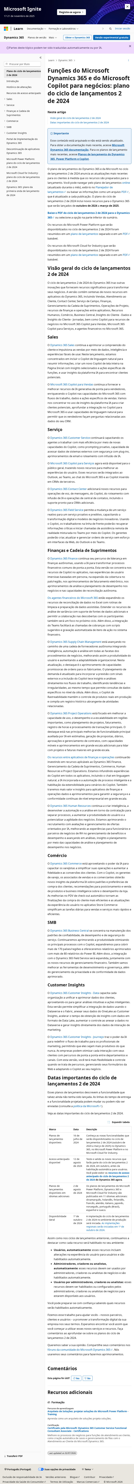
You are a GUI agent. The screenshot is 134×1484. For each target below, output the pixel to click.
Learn (51, 60)
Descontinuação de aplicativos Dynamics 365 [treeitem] (23, 151)
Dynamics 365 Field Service (66, 510)
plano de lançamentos (84, 234)
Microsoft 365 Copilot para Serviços (72, 463)
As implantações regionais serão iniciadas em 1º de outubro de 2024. (105, 1227)
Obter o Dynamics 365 (77, 37)
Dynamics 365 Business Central (69, 930)
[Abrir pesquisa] (110, 29)
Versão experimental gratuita (111, 37)
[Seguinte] (103, 28)
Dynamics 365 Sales (62, 345)
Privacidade (105, 1477)
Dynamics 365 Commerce (66, 863)
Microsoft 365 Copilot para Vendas (71, 384)
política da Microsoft (86, 1106)
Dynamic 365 (65, 60)
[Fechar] (40, 57)
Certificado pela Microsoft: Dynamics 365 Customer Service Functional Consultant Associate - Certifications (87, 1429)
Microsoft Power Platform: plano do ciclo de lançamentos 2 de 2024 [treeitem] (23, 163)
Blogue (74, 1477)
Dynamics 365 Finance (64, 558)
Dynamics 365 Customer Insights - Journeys (77, 1037)
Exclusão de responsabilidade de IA (22, 1477)
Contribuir (89, 1477)
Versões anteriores (56, 1477)
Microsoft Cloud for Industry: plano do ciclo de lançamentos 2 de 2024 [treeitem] (23, 177)
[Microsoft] (6, 29)
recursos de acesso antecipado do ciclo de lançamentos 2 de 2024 (107, 1176)
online (126, 183)
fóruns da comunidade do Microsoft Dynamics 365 (79, 1349)
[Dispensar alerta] (127, 6)
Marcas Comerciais (87, 1481)
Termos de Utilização (61, 1481)
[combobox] (22, 64)
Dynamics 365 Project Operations (71, 713)
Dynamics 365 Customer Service (70, 438)
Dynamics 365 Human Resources (70, 806)
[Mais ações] (128, 60)
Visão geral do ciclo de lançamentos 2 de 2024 (75, 118)
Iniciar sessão (122, 28)
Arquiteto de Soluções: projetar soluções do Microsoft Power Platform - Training (88, 1413)
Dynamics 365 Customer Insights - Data (74, 993)
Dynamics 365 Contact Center (68, 489)
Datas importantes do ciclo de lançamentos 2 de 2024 (79, 122)
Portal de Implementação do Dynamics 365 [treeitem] (22, 141)
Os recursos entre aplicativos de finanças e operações (81, 757)
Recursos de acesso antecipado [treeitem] (24, 93)
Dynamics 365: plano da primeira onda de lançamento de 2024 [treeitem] (23, 191)
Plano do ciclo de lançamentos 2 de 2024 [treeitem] (24, 73)
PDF (123, 192)
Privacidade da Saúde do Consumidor (23, 1481)
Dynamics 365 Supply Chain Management (75, 642)
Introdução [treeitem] (13, 81)
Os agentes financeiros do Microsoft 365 (73, 598)
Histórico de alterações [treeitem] (19, 87)
